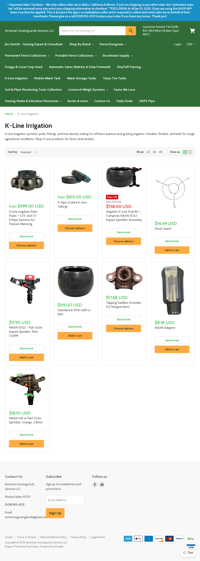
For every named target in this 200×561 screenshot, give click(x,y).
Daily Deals (125, 101)
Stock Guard (163, 228)
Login (178, 44)
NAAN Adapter (165, 328)
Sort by (12, 152)
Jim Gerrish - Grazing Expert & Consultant (34, 44)
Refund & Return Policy (53, 537)
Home (9, 114)
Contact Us (102, 101)
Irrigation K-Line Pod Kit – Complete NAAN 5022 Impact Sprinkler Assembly (124, 216)
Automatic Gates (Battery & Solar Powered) (79, 67)
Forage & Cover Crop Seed (23, 67)
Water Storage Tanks (81, 78)
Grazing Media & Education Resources (32, 101)
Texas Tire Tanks (114, 78)
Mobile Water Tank (47, 78)
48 (160, 152)
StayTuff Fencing (129, 67)
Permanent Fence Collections (26, 55)
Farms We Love (124, 89)
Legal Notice (98, 537)
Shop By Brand (80, 44)
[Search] (131, 30)
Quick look (26, 236)
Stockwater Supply (116, 55)
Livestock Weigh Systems (87, 89)
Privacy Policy (79, 537)
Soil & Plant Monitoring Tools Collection (33, 89)
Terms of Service (26, 537)
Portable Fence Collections (74, 55)
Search (9, 537)
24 (148, 152)
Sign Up (55, 513)
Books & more (78, 101)
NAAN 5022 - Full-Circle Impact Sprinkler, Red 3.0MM (25, 332)
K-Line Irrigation (16, 78)
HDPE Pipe (147, 101)
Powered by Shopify (51, 546)
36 (154, 152)
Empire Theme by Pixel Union (22, 546)
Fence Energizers (111, 44)
